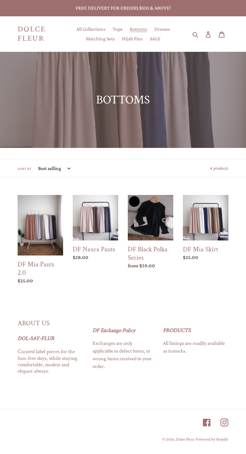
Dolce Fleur (31, 34)
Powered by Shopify (211, 439)
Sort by (24, 168)
